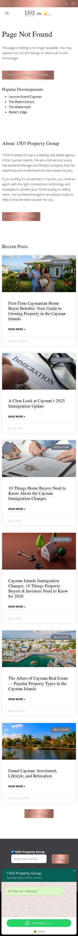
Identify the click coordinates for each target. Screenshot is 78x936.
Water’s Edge (18, 112)
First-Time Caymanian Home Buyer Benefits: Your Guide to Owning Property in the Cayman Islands (37, 311)
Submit (60, 859)
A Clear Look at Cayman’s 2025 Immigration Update (36, 403)
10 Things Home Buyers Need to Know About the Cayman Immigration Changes (37, 493)
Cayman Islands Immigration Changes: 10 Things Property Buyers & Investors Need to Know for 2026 (38, 588)
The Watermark (20, 107)
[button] (39, 813)
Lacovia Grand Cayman (25, 96)
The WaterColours (21, 102)
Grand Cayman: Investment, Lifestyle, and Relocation (32, 773)
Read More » (16, 329)
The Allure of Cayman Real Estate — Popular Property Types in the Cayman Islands (38, 683)
